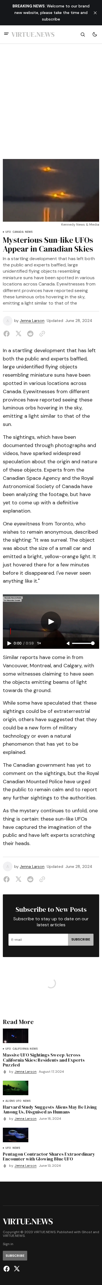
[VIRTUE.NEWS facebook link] (7, 1268)
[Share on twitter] (18, 333)
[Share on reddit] (30, 333)
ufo (8, 232)
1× (39, 643)
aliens (10, 1101)
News (29, 232)
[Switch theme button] (94, 34)
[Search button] (82, 34)
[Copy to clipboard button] (41, 333)
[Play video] (51, 621)
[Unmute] (68, 643)
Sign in (8, 1244)
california (20, 1049)
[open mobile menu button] (6, 34)
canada (18, 232)
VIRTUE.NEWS (14, 1236)
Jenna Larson (32, 320)
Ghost (87, 1232)
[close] (95, 12)
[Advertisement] (51, 105)
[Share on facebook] (7, 333)
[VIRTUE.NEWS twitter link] (16, 1268)
